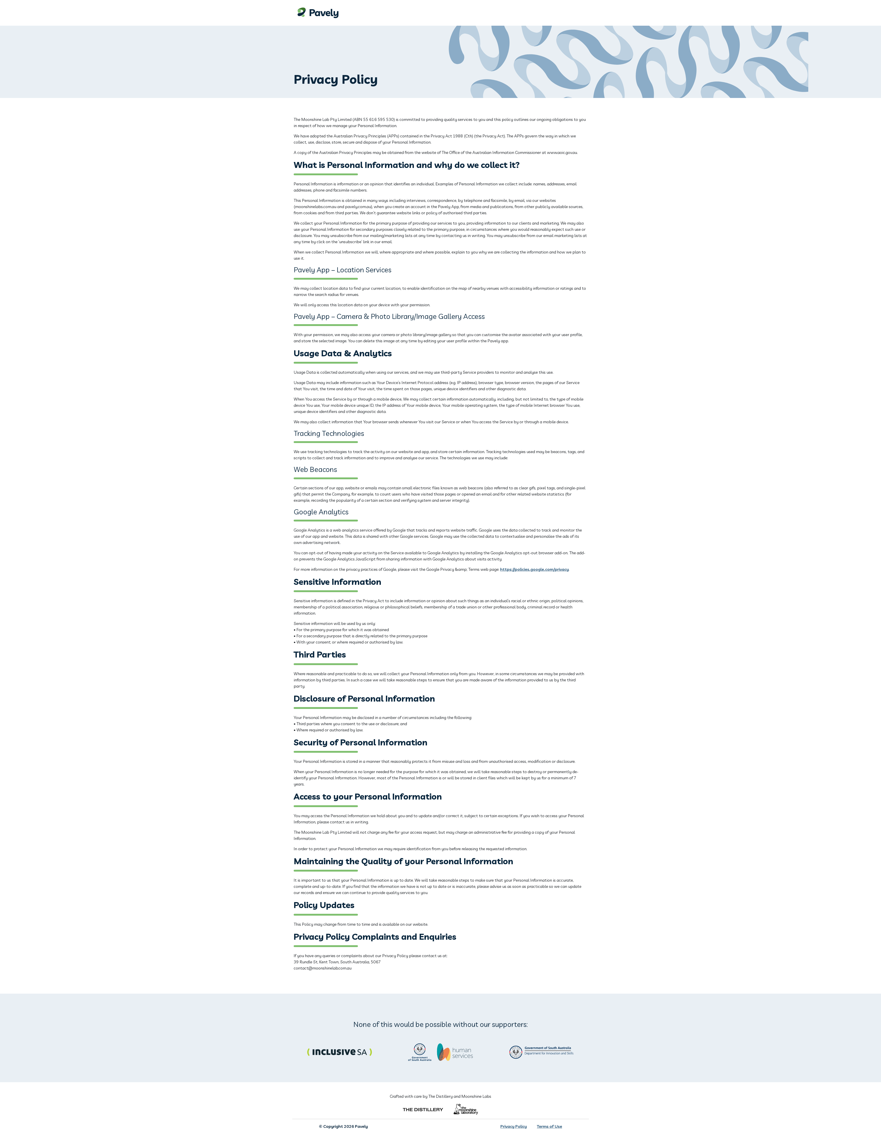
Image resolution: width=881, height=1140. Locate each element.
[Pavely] (440, 13)
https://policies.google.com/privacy (534, 569)
